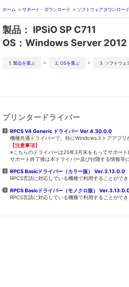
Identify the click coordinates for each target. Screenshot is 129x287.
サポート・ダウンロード (46, 9)
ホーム (9, 9)
